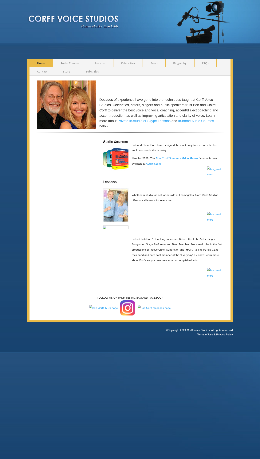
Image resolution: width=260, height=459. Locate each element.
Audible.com (153, 163)
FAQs (205, 63)
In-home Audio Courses (196, 121)
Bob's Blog (92, 71)
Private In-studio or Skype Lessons (144, 121)
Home (41, 63)
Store (66, 71)
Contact (42, 71)
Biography (180, 63)
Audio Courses (70, 63)
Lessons (100, 63)
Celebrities (128, 63)
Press (154, 63)
